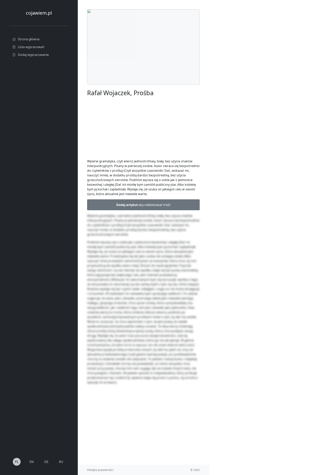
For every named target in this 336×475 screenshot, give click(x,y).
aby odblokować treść (143, 205)
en (32, 462)
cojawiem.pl (39, 13)
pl (16, 462)
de (46, 462)
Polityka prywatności (100, 470)
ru (61, 462)
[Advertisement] (238, 67)
